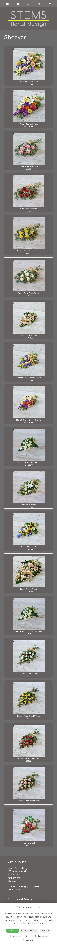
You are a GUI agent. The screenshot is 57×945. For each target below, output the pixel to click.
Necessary (16, 936)
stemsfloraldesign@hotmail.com (25, 886)
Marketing (30, 940)
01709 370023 (14, 890)
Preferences (43, 936)
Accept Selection (29, 931)
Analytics (29, 936)
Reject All (45, 931)
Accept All (12, 931)
